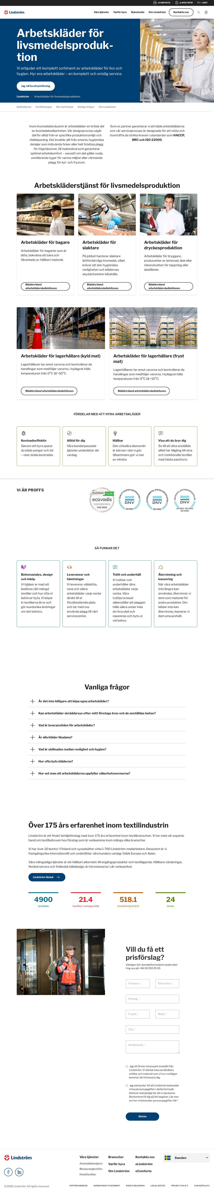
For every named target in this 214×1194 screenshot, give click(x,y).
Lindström (23, 96)
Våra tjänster (101, 12)
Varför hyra (120, 12)
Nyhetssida (137, 12)
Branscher (116, 1157)
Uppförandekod (78, 1186)
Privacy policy (179, 1186)
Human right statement (107, 1186)
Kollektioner (24, 106)
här (175, 1100)
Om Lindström (157, 12)
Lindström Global (47, 877)
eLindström (144, 1164)
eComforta (143, 1171)
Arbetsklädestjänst (91, 1163)
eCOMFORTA (161, 2)
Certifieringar (44, 106)
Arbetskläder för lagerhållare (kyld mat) (60, 355)
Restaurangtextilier (91, 1168)
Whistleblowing (135, 1186)
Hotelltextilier (88, 1174)
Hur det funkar (64, 106)
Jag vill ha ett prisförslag (35, 86)
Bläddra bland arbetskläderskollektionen (41, 286)
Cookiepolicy (202, 1186)
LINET (202, 2)
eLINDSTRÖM (184, 2)
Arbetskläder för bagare (45, 242)
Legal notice (158, 1186)
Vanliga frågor (86, 106)
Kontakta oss (181, 12)
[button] (199, 12)
